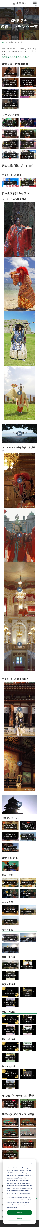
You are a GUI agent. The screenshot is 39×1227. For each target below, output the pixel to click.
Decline (19, 1218)
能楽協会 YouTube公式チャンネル (15, 57)
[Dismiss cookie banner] (31, 1163)
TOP (3, 42)
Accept (19, 1212)
